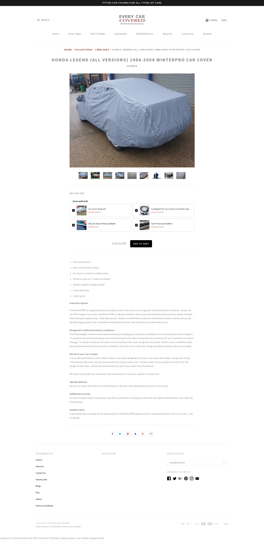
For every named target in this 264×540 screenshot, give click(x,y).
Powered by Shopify (71, 526)
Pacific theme (42, 526)
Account (207, 33)
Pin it (128, 433)
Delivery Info (41, 479)
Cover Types (74, 33)
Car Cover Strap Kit (97, 209)
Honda (132, 66)
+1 (143, 433)
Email (151, 433)
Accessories (121, 33)
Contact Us (187, 33)
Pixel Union (56, 526)
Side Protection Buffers (162, 223)
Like (112, 433)
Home (55, 33)
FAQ (37, 492)
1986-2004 (102, 49)
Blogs (38, 486)
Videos (39, 499)
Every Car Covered (60, 523)
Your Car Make (98, 33)
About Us (167, 33)
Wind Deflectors (144, 33)
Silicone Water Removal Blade (102, 223)
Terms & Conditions (44, 505)
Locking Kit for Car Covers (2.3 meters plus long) (171, 209)
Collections (83, 49)
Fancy (135, 433)
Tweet (120, 433)
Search (39, 459)
